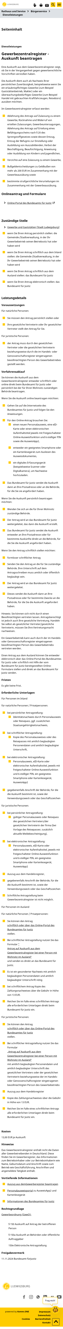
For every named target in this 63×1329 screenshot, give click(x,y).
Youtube (59, 1297)
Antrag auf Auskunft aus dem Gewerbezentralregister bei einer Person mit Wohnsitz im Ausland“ (32, 952)
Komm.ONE (23, 1311)
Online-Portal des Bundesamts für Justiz (29, 203)
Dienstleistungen (13, 14)
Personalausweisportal (20, 1190)
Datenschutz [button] (44, 1315)
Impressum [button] (45, 1311)
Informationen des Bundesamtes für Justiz (30, 1201)
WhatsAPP (38, 1297)
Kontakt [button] (46, 1322)
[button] (10, 4)
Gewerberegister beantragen (42, 1184)
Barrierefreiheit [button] (43, 1319)
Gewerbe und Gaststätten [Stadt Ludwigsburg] (33, 227)
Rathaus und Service (13, 11)
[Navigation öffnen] (59, 4)
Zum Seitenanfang (55, 1322)
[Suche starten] (53, 4)
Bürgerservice (39, 11)
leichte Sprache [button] (40, 5)
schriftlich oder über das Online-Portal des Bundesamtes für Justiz (31, 927)
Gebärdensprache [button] (35, 5)
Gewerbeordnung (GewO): (16, 1214)
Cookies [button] (26, 1319)
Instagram (31, 1297)
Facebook (23, 1297)
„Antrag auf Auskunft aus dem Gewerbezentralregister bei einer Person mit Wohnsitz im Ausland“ (32, 1056)
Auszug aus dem (16, 1184)
